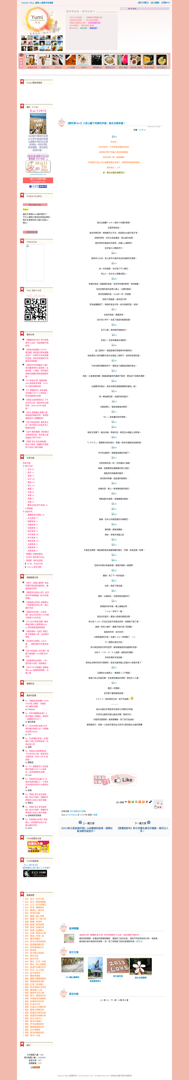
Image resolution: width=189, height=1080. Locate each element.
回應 (95, 814)
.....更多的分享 (30, 232)
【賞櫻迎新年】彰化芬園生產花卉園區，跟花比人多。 (142, 829)
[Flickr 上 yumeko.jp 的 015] (114, 457)
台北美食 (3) (33, 518)
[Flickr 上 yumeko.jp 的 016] (114, 503)
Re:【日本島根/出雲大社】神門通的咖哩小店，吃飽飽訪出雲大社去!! (36, 728)
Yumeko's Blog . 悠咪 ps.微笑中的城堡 (37, 2)
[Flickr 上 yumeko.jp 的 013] (114, 411)
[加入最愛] (155, 2)
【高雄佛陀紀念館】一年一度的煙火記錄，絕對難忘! (36, 662)
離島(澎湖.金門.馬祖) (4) (38, 505)
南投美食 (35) (33, 540)
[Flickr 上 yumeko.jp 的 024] (114, 560)
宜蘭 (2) (31, 498)
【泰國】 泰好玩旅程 (34, 560)
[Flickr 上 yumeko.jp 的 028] (114, 381)
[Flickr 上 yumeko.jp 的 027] (114, 580)
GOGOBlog (72, 814)
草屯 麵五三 (162, 67)
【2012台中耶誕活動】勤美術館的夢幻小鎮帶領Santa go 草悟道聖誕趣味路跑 (36, 624)
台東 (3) (31, 501)
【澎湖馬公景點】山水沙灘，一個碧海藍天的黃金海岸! (36, 644)
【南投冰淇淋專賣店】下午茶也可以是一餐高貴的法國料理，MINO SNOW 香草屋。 (36, 404)
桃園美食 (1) (33, 521)
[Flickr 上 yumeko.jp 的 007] (114, 667)
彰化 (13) (31, 485)
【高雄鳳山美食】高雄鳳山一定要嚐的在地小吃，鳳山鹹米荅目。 (36, 605)
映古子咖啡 (149, 67)
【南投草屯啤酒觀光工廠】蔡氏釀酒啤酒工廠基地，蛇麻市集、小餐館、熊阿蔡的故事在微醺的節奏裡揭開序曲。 (36, 371)
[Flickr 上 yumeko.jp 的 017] (114, 591)
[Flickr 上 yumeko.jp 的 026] (114, 324)
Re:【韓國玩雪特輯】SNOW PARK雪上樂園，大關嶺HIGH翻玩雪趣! (37, 703)
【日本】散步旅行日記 (34, 557)
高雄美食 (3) (33, 547)
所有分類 (26, 463)
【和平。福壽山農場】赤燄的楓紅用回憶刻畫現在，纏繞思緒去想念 (36, 585)
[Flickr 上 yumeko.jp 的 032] (114, 683)
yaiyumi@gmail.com (38, 174)
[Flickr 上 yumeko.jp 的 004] (114, 524)
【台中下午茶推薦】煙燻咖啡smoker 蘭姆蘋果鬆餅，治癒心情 (37, 670)
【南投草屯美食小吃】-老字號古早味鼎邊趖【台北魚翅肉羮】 (37, 595)
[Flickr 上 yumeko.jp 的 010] (114, 360)
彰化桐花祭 (118, 976)
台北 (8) (31, 469)
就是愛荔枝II (95, 980)
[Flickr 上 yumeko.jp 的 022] (114, 539)
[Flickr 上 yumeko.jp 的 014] (114, 422)
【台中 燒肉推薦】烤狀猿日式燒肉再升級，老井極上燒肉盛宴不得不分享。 (37, 434)
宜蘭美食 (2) (33, 524)
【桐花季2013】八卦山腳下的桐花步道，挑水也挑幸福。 (96, 123)
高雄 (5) (31, 495)
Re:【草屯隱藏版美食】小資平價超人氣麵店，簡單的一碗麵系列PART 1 (36, 716)
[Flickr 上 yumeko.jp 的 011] (114, 309)
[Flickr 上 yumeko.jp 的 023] (114, 555)
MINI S (84, 67)
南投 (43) (31, 482)
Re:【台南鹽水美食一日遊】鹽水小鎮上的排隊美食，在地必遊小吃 (36, 741)
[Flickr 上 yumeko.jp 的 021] (114, 509)
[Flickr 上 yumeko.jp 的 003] (114, 253)
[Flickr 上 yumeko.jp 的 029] (114, 483)
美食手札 (29, 511)
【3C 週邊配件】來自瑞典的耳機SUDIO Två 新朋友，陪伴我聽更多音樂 (36, 393)
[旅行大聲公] (143, 2)
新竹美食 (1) (33, 531)
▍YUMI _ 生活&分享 (34, 563)
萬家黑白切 (110, 67)
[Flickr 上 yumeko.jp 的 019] (114, 263)
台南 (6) (31, 492)
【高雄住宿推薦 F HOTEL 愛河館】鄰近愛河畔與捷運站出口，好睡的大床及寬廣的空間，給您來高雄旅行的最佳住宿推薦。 (36, 355)
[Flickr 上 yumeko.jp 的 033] (114, 335)
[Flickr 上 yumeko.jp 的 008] (114, 278)
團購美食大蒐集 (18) (36, 514)
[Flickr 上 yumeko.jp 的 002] (114, 427)
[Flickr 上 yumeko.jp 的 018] (114, 601)
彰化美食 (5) (33, 537)
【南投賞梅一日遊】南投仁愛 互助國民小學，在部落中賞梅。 (37, 634)
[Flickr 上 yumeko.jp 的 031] (114, 544)
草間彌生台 (97, 67)
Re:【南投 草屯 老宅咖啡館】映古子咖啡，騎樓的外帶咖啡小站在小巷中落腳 (36, 797)
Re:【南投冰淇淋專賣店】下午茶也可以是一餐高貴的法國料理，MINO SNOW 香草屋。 (36, 755)
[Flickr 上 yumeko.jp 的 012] (114, 401)
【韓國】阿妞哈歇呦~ (34, 554)
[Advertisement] (145, 31)
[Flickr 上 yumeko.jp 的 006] (114, 447)
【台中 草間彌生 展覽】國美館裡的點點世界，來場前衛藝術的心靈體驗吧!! (36, 415)
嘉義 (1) (31, 488)
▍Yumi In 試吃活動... (34, 567)
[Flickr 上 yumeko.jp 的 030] (114, 391)
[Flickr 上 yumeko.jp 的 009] (114, 345)
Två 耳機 (71, 67)
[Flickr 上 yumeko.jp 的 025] (114, 570)
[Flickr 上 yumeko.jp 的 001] (114, 136)
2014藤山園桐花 (72, 977)
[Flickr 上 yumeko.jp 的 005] (114, 437)
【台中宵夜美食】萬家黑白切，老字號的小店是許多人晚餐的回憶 (36, 425)
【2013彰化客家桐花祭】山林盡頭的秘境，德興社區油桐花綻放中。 (86, 829)
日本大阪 (74, 28)
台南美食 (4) (33, 544)
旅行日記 (29, 466)
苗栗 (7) (31, 475)
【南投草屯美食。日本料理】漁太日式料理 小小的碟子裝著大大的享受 (37, 615)
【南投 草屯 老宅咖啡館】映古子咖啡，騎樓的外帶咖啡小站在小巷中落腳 (36, 444)
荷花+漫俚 (123, 67)
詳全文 (139, 941)
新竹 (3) (31, 472)
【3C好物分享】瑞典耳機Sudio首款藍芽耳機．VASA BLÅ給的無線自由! (36, 383)
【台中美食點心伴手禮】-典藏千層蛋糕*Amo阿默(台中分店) (37, 653)
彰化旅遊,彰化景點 (78, 811)
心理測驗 (29, 508)
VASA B (58, 67)
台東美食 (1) (33, 550)
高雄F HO (45, 67)
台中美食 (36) (33, 534)
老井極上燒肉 (136, 67)
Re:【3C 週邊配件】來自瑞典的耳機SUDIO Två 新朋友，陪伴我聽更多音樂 (36, 769)
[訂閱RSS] (165, 2)
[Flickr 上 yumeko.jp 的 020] (114, 514)
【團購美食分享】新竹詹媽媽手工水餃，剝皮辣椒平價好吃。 (36, 342)
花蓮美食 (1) (33, 527)
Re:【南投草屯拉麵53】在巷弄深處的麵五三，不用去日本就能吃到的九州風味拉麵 (36, 783)
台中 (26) (31, 479)
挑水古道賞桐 (140, 977)
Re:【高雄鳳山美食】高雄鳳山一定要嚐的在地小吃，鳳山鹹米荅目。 (36, 822)
